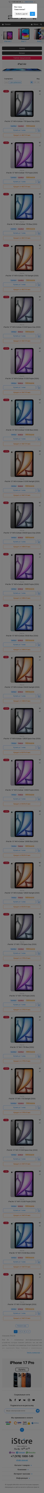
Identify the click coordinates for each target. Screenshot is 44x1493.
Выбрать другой (21, 14)
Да (32, 14)
